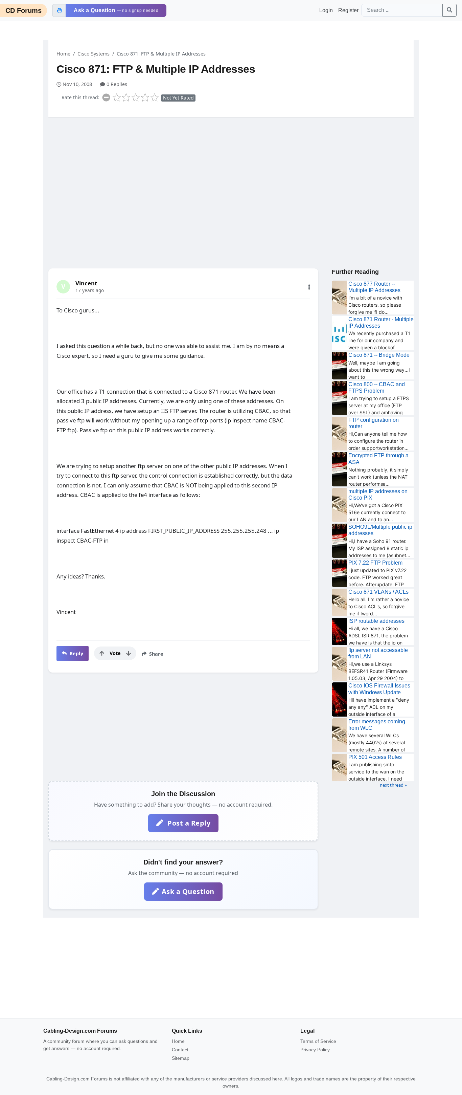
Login (326, 10)
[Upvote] (102, 653)
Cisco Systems (93, 53)
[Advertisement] (231, 175)
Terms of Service (318, 1041)
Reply (75, 653)
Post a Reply (188, 823)
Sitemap (180, 1058)
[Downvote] (128, 653)
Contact (180, 1049)
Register (348, 10)
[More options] (309, 287)
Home (63, 53)
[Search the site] (449, 10)
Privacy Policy (315, 1049)
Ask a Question (188, 891)
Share (155, 654)
